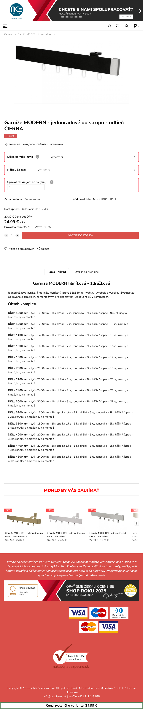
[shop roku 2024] (71, 590)
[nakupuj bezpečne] (71, 656)
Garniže (8, 34)
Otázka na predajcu (86, 272)
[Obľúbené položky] (117, 26)
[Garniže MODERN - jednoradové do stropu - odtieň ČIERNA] (71, 72)
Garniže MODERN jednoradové (35, 34)
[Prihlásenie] (126, 26)
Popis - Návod (56, 272)
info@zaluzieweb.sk (55, 696)
